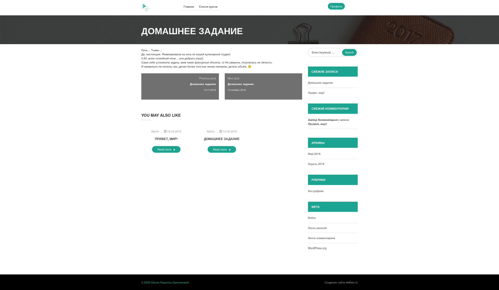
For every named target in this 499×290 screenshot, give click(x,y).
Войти (312, 218)
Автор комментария (322, 120)
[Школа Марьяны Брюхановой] (146, 7)
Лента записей (317, 228)
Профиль (336, 6)
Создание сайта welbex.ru (341, 282)
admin (155, 131)
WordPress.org (317, 248)
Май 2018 (314, 154)
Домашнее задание (203, 84)
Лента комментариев (321, 238)
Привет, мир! (166, 139)
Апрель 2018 (316, 164)
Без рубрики (316, 191)
